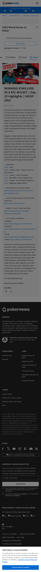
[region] (20, 559)
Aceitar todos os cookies (20, 567)
